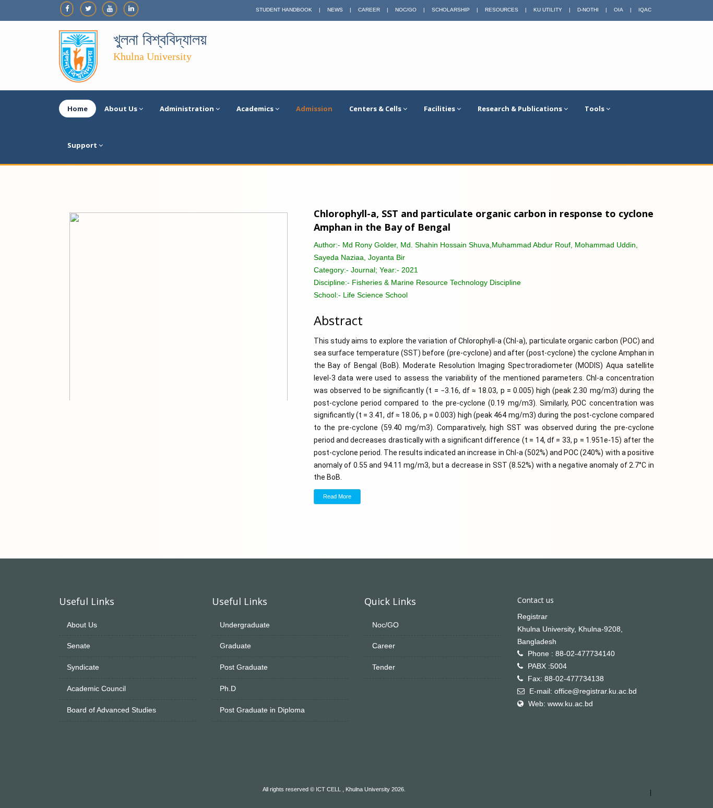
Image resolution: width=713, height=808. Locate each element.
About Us (120, 108)
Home (77, 108)
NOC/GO (406, 10)
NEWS (335, 10)
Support (82, 145)
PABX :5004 (547, 666)
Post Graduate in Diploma (262, 710)
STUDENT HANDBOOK (284, 10)
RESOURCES (501, 10)
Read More (337, 496)
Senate (78, 645)
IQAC (644, 10)
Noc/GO (385, 625)
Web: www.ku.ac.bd (560, 703)
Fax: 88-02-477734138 (566, 678)
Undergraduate (245, 625)
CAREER (369, 10)
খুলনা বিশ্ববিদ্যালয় (160, 39)
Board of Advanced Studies (111, 710)
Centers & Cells (375, 108)
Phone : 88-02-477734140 (571, 653)
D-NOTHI (588, 10)
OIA (618, 10)
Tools (594, 108)
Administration (187, 108)
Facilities (439, 108)
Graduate (235, 645)
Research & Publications (520, 108)
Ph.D (228, 688)
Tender (383, 667)
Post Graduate (244, 667)
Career (383, 645)
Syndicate (83, 667)
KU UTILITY (547, 10)
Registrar (532, 616)
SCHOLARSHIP (451, 10)
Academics (255, 108)
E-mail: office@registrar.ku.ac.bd (583, 691)
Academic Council (96, 688)
